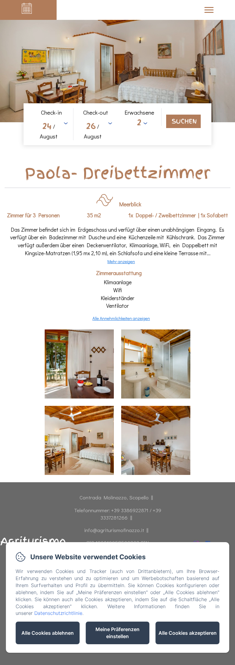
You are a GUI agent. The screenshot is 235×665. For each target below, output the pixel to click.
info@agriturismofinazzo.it (114, 530)
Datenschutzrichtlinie (58, 613)
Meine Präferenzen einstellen (117, 632)
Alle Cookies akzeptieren (188, 633)
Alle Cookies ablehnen (47, 633)
